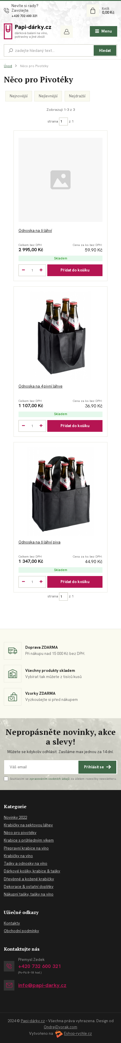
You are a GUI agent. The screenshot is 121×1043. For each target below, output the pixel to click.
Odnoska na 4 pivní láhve (41, 386)
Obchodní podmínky (21, 930)
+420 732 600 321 (24, 16)
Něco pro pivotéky (20, 832)
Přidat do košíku (75, 270)
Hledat (105, 50)
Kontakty (12, 923)
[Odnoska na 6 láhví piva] (61, 491)
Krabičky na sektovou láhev (28, 825)
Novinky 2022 (15, 817)
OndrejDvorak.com (60, 1027)
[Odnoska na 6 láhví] (61, 179)
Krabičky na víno (18, 855)
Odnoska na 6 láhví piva (39, 542)
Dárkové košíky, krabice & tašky (32, 871)
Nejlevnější (48, 96)
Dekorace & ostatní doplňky (28, 886)
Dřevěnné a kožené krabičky (29, 878)
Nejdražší (77, 96)
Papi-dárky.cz (33, 1020)
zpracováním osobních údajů (49, 779)
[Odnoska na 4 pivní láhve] (61, 335)
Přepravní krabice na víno (26, 848)
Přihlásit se (94, 767)
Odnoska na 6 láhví (35, 230)
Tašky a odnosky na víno (25, 863)
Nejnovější (19, 96)
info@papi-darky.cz (42, 985)
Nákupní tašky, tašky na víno (28, 894)
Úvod (8, 66)
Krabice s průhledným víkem (29, 840)
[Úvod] (27, 31)
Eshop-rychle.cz (78, 1033)
